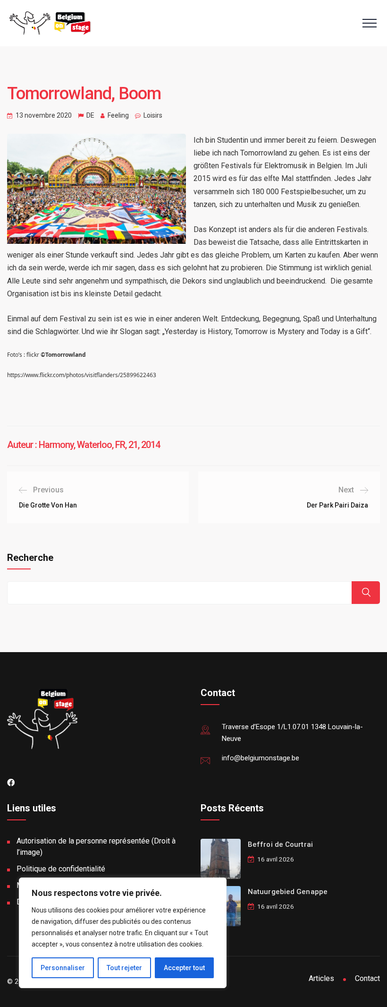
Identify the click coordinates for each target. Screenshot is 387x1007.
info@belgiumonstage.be (260, 758)
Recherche (30, 557)
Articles (321, 978)
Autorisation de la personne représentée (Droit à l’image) (96, 846)
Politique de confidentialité (61, 868)
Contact (367, 978)
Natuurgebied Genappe (288, 891)
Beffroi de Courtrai (280, 844)
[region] (123, 933)
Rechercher (366, 592)
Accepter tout (184, 968)
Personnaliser (63, 968)
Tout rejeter (124, 968)
